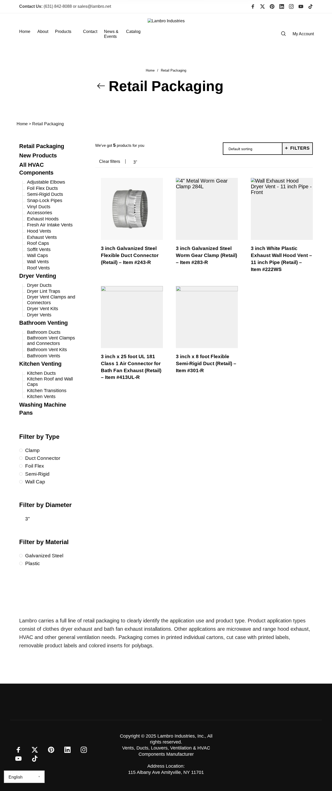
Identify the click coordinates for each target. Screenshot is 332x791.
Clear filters (109, 161)
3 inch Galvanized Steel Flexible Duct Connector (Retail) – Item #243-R (129, 255)
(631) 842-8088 (45, 6)
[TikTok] (310, 6)
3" (135, 162)
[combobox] (252, 149)
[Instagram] (291, 6)
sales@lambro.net (94, 6)
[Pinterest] (272, 6)
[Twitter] (262, 6)
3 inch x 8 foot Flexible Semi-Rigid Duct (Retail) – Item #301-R (206, 363)
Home (150, 70)
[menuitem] (28, 34)
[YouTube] (301, 6)
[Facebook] (253, 6)
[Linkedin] (281, 6)
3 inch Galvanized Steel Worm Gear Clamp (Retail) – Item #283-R (206, 255)
